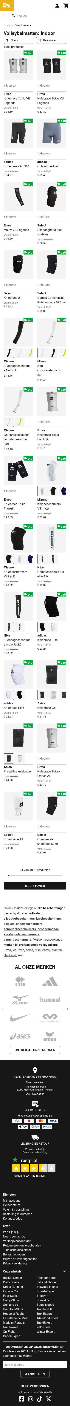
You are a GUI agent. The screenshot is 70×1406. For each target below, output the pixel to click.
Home (7, 25)
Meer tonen (35, 886)
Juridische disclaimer (17, 1250)
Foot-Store (10, 1295)
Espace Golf (11, 1291)
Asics (41, 703)
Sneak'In (42, 1295)
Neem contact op (35, 1082)
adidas (8, 162)
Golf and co (10, 1304)
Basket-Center (12, 1277)
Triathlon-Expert (47, 1318)
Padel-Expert (11, 1336)
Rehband (10, 955)
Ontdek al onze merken (35, 1050)
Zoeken (22, 16)
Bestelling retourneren (17, 1214)
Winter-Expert (46, 1331)
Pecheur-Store (46, 1277)
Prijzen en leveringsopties (20, 1259)
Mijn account (11, 1200)
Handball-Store (13, 1309)
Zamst (46, 950)
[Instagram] (31, 1399)
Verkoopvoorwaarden (17, 1241)
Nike (40, 567)
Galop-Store (11, 1300)
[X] (49, 1399)
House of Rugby (13, 1313)
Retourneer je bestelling (35, 1152)
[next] (67, 1008)
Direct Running (13, 1286)
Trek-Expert (44, 1313)
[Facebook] (22, 1399)
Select (41, 225)
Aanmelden (35, 1374)
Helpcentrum (11, 1205)
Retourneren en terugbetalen (22, 1245)
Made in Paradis (14, 1322)
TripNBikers (44, 1322)
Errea (7, 94)
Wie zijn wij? (11, 1232)
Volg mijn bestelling (16, 1209)
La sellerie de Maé (15, 1318)
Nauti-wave (10, 1327)
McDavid (18, 950)
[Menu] (4, 15)
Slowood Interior (47, 1286)
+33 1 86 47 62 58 (35, 1094)
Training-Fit (44, 1309)
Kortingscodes (12, 1218)
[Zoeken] (13, 15)
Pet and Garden (47, 1282)
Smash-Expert (46, 1291)
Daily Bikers (11, 1282)
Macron (57, 950)
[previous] (2, 1008)
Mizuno (9, 361)
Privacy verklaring (15, 1263)
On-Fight (9, 1331)
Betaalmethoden (14, 1254)
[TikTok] (40, 1399)
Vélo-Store (44, 1327)
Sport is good (45, 1304)
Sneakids (43, 1300)
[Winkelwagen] (66, 6)
